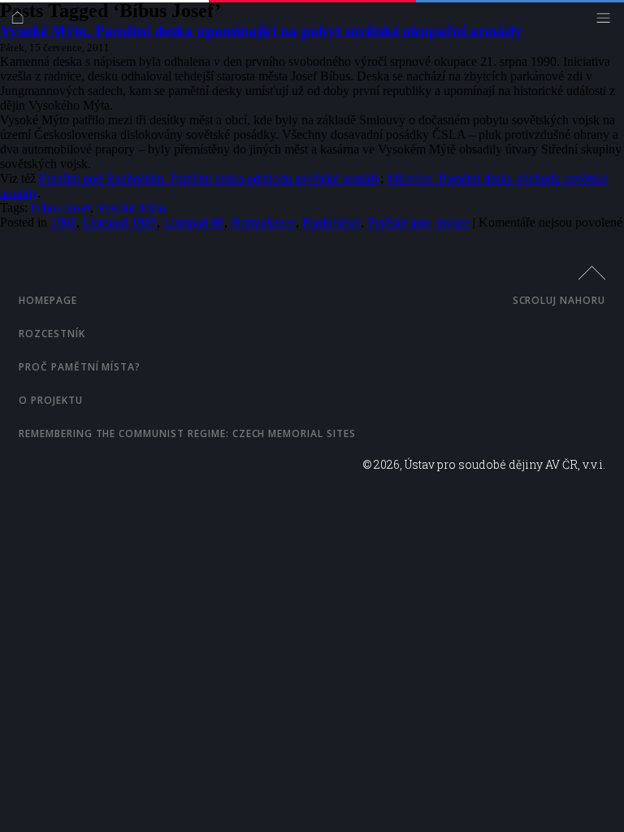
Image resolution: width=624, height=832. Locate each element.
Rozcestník (52, 333)
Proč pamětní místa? (80, 367)
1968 (63, 222)
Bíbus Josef (60, 207)
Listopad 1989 (120, 222)
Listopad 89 (193, 222)
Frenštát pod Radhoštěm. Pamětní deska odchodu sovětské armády (209, 178)
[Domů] (21, 21)
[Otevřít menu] (607, 21)
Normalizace (263, 222)
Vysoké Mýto (131, 207)
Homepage (48, 300)
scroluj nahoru (559, 300)
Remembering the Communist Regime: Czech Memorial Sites (187, 433)
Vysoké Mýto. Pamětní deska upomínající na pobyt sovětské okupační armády (261, 30)
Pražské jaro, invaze (418, 222)
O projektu (51, 400)
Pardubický (331, 222)
